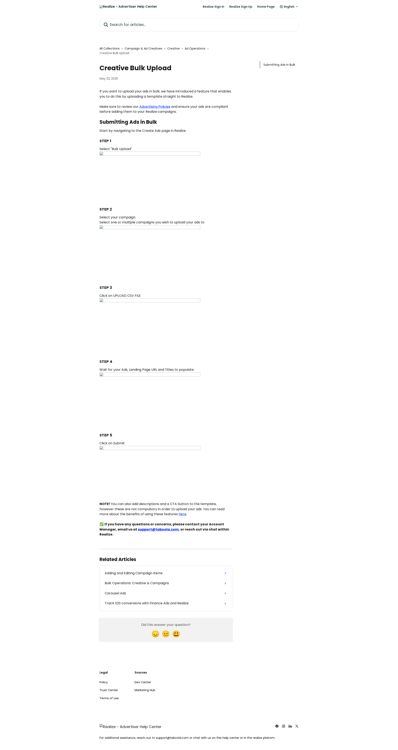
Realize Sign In (213, 6)
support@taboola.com (158, 529)
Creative (173, 48)
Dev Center (143, 682)
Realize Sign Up (240, 6)
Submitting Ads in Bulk (279, 65)
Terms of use (109, 698)
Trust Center (109, 690)
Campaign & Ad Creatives (143, 48)
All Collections (110, 48)
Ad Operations (195, 48)
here (182, 514)
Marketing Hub (145, 690)
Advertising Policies (154, 106)
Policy (104, 682)
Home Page (266, 6)
